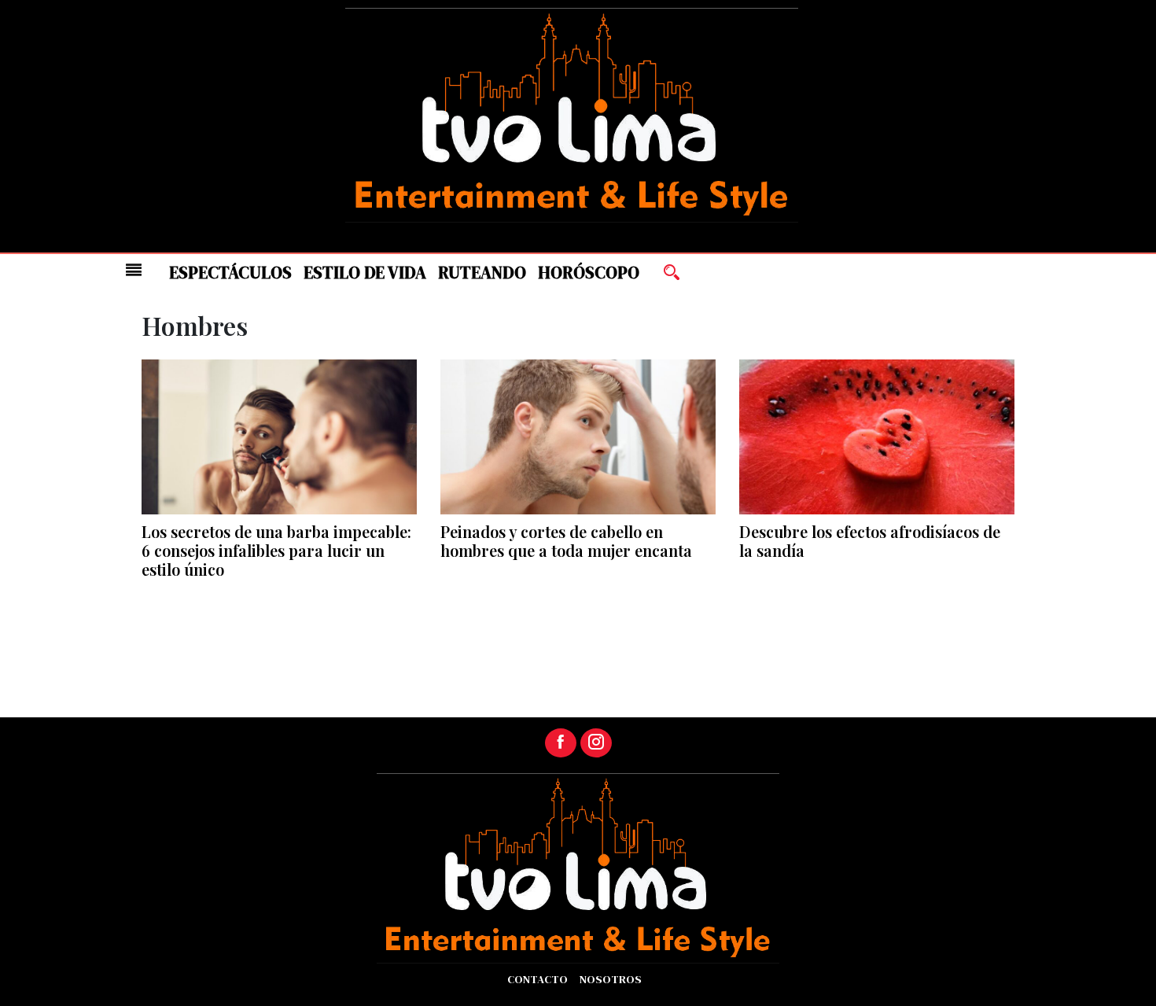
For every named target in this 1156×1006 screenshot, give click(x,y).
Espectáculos (230, 272)
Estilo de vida (365, 272)
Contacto (537, 979)
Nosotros (611, 979)
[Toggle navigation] (134, 270)
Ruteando (482, 272)
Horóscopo (588, 272)
